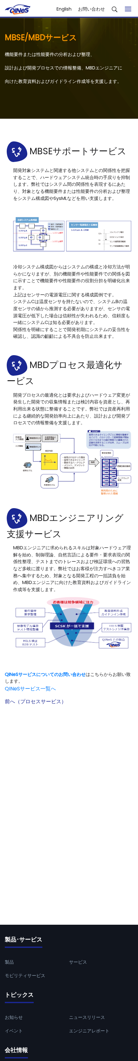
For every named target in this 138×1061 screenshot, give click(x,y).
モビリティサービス (25, 975)
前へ (35, 701)
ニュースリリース (87, 1017)
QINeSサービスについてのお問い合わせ (45, 674)
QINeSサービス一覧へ (30, 688)
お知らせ (14, 1017)
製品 (9, 962)
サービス (78, 962)
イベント (14, 1031)
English (64, 9)
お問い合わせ (91, 9)
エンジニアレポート (89, 1031)
